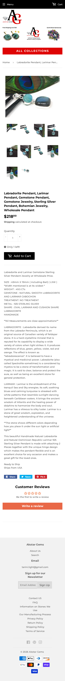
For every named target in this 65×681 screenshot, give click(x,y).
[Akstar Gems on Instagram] (40, 642)
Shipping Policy (35, 626)
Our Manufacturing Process (35, 614)
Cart (59, 4)
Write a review (32, 506)
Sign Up (45, 585)
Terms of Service (35, 631)
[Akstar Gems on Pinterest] (34, 642)
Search (35, 555)
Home (6, 62)
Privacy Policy (35, 618)
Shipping (9, 221)
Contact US (35, 598)
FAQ (35, 602)
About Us (35, 550)
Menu (10, 4)
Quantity (9, 231)
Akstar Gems (36, 651)
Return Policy (35, 622)
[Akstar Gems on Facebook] (28, 642)
